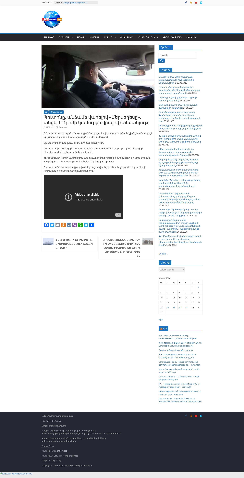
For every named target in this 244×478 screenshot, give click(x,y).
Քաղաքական (127, 37)
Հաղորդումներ (147, 37)
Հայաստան (64, 37)
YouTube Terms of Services (54, 450)
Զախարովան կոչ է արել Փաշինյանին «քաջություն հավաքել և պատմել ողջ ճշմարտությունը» (178, 162)
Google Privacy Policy (51, 460)
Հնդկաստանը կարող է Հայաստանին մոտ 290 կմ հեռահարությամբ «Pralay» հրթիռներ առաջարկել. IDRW (178, 172)
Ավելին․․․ (163, 253)
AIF (165, 328)
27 (180, 307)
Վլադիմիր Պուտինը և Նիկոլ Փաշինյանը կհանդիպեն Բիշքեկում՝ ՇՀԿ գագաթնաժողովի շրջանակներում (179, 183)
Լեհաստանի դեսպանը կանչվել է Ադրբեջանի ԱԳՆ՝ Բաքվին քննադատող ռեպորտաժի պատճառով (179, 90)
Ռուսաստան (56, 112)
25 (167, 307)
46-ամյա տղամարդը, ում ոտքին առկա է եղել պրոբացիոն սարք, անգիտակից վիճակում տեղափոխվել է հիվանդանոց (180, 138)
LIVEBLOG (191, 37)
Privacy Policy (48, 446)
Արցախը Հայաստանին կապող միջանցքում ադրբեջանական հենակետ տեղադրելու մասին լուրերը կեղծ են (121, 247)
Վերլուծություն (172, 37)
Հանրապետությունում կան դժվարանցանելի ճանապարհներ (74, 243)
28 (186, 307)
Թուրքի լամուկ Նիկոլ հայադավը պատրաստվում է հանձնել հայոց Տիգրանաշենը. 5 (176, 79)
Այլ (46, 112)
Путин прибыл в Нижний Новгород (176, 350)
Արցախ (81, 37)
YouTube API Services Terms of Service (60, 455)
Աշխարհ (108, 37)
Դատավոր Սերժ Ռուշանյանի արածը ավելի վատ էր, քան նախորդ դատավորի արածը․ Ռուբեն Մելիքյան (180, 212)
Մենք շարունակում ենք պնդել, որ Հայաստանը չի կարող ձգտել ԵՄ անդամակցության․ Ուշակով (176, 152)
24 (161, 307)
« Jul (161, 319)
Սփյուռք (95, 37)
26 (174, 307)
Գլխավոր (49, 37)
